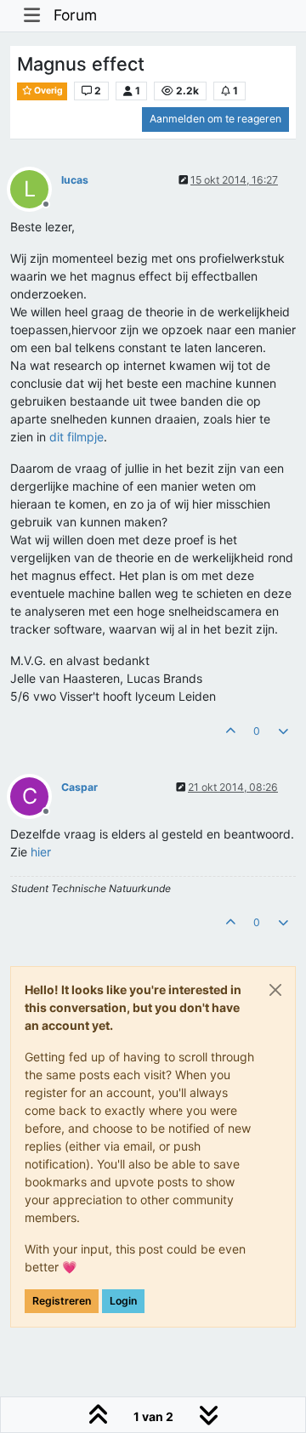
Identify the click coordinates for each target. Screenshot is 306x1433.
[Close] (275, 990)
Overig (47, 90)
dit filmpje (76, 436)
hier (41, 851)
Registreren (61, 1300)
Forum (75, 15)
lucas (74, 179)
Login (123, 1300)
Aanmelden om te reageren (215, 118)
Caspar (79, 787)
